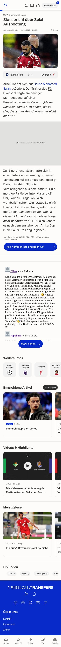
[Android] (26, 593)
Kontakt (7, 618)
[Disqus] (30, 306)
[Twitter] (30, 602)
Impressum (9, 624)
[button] (50, 5)
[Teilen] (38, 6)
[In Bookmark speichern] (32, 6)
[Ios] (34, 593)
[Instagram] (23, 602)
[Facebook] (15, 602)
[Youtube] (38, 602)
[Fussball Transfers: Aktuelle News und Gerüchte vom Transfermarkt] (31, 587)
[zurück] (5, 5)
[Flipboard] (45, 602)
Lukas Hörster (13, 30)
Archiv (6, 629)
